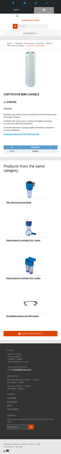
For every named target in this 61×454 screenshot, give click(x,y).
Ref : (5, 102)
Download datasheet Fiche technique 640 (21, 134)
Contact (47, 3)
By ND (6, 450)
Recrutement (12, 401)
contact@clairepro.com (21, 369)
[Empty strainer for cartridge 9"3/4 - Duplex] (30, 265)
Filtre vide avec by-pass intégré (18, 202)
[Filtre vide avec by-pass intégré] (30, 189)
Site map (18, 446)
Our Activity (11, 398)
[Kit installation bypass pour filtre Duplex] (30, 303)
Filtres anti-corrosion (15, 46)
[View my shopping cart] (44, 10)
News (36, 3)
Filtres (49, 43)
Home (9, 43)
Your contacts (13, 3)
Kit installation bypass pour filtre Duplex (22, 316)
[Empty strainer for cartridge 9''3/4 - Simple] (30, 227)
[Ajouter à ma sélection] (53, 151)
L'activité (25, 3)
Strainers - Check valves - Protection (29, 43)
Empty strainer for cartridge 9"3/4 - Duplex (23, 278)
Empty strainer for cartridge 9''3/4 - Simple (23, 240)
